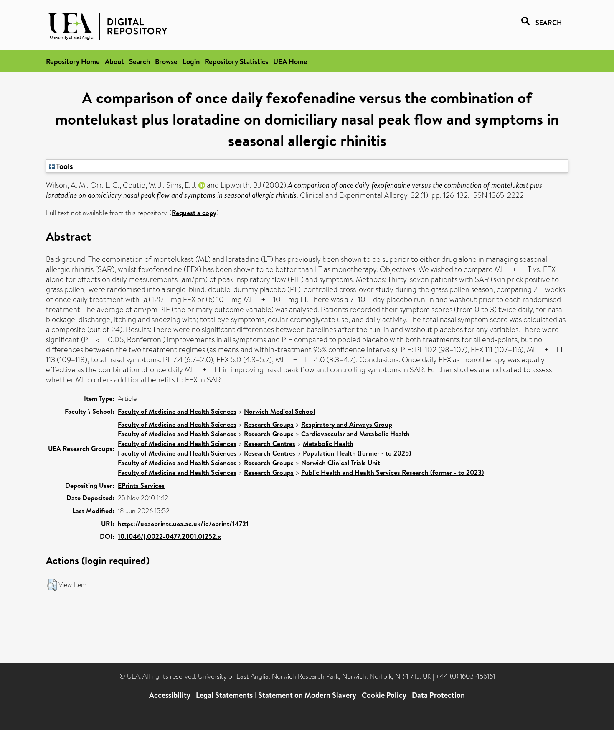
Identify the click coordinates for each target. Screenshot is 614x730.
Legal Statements (224, 695)
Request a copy (194, 212)
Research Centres (269, 443)
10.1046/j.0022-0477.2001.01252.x (169, 536)
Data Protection (438, 695)
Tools (64, 166)
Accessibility (169, 695)
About (114, 61)
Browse (166, 61)
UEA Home (290, 61)
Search (139, 61)
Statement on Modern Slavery (307, 695)
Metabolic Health (328, 443)
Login (191, 61)
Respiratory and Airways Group (346, 424)
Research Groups (269, 424)
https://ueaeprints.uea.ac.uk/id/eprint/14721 (183, 523)
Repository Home (73, 61)
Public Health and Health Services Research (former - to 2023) (392, 472)
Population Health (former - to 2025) (357, 453)
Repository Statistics (236, 61)
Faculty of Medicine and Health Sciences (177, 411)
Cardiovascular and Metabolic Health (355, 433)
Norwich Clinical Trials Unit (340, 462)
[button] (52, 585)
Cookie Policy (384, 695)
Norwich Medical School (279, 411)
